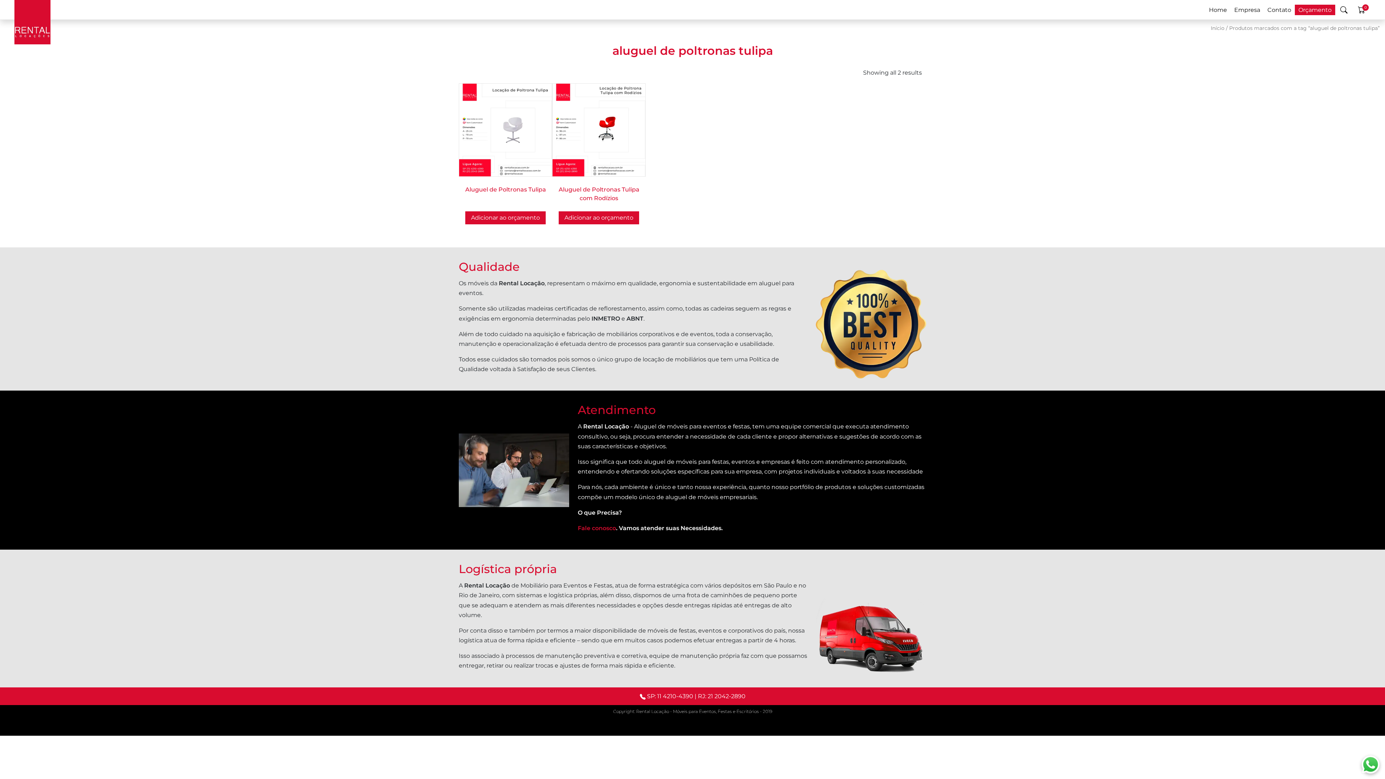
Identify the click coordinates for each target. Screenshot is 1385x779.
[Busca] (1344, 9)
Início (1217, 28)
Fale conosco (597, 528)
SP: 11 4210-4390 (670, 696)
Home (1218, 9)
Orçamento (1315, 9)
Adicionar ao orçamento (505, 217)
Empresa (1247, 9)
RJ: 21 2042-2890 (722, 696)
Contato (1279, 9)
